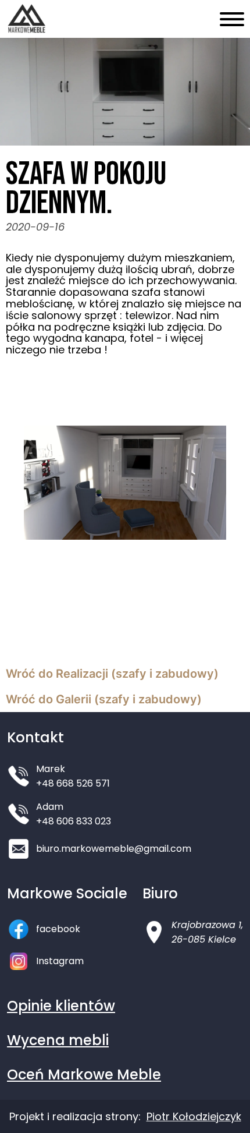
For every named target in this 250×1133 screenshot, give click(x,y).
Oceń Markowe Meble (84, 1074)
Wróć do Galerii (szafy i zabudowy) (104, 699)
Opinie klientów (61, 1005)
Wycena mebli (58, 1040)
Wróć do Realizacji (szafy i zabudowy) (112, 674)
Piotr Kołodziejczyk (194, 1116)
